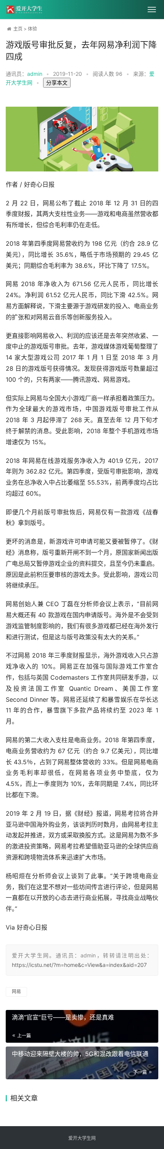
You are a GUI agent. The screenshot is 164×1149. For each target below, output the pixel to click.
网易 (16, 991)
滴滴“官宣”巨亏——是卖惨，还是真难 (63, 1017)
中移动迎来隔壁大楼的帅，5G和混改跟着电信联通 (80, 1054)
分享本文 (57, 82)
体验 (32, 29)
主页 (18, 29)
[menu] (151, 9)
